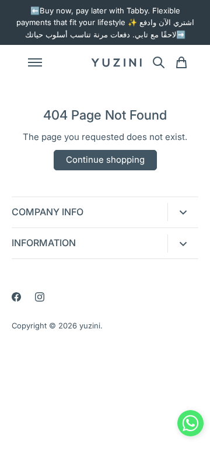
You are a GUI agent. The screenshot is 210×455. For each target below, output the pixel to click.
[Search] (159, 62)
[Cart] (181, 62)
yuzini (89, 325)
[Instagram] (39, 297)
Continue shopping (105, 159)
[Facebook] (16, 297)
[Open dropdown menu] (182, 212)
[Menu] (52, 62)
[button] (190, 426)
